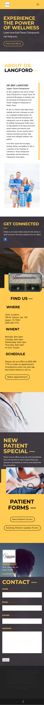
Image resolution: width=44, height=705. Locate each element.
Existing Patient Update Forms (22, 528)
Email (10, 602)
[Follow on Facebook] (5, 239)
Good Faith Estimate (27, 683)
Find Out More (13, 43)
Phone (10, 615)
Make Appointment (17, 377)
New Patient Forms (22, 519)
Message (11, 628)
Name (9, 589)
